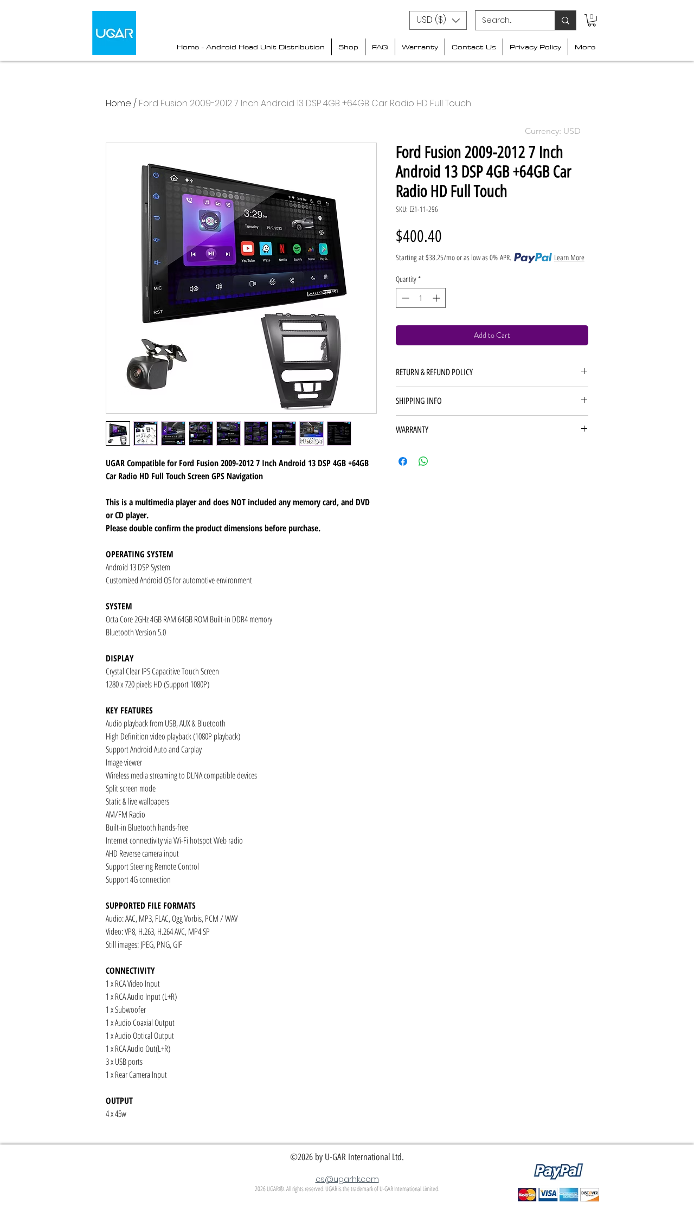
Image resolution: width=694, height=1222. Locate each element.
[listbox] (438, 20)
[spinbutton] (420, 297)
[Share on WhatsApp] (423, 461)
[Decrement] (404, 297)
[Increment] (437, 297)
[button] (438, 20)
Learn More (569, 257)
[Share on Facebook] (402, 461)
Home (118, 103)
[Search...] (565, 20)
